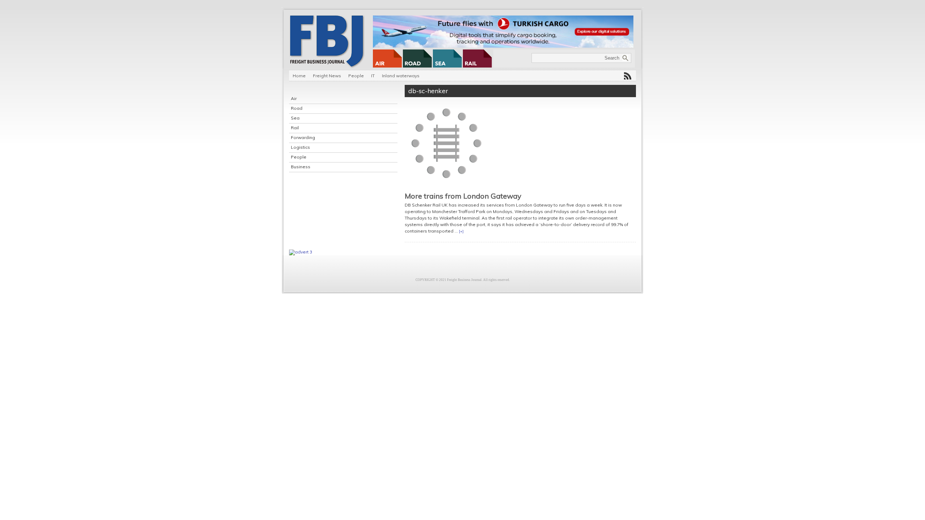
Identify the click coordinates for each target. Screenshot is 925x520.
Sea (295, 118)
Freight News (327, 75)
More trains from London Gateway (463, 195)
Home (299, 75)
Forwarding (303, 137)
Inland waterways (401, 75)
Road (296, 108)
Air (294, 98)
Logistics (300, 147)
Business (300, 166)
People (356, 75)
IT (373, 75)
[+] (461, 231)
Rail (295, 127)
